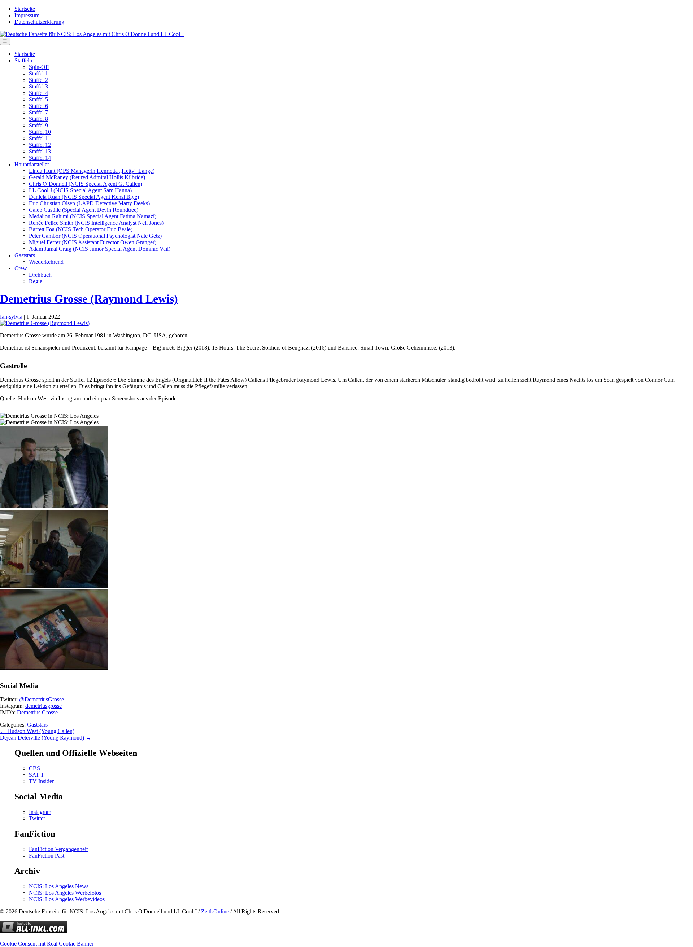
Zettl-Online (215, 911)
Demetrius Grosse (37, 712)
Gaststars (37, 725)
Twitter (37, 818)
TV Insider (41, 781)
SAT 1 (36, 775)
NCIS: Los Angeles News (58, 886)
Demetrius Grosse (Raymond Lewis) (89, 298)
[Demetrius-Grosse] (45, 323)
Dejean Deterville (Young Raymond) (45, 738)
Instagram (40, 812)
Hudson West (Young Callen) (37, 731)
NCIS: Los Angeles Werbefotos (65, 893)
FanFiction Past (46, 855)
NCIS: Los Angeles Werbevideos (67, 899)
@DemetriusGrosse (41, 699)
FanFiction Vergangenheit (58, 849)
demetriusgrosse (43, 706)
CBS (34, 768)
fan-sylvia (11, 317)
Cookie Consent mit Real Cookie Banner (46, 944)
